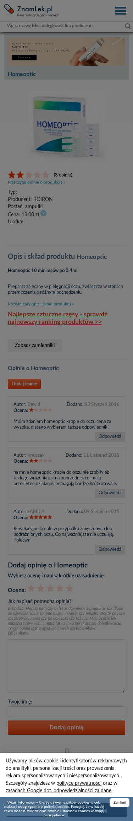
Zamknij (119, 802)
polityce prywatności (78, 783)
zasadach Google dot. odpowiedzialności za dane (58, 790)
